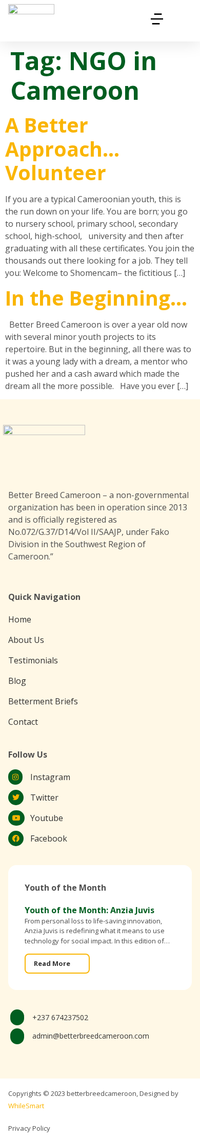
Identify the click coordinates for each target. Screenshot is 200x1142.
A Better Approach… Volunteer (62, 149)
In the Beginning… (96, 298)
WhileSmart (26, 1105)
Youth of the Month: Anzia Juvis (89, 910)
